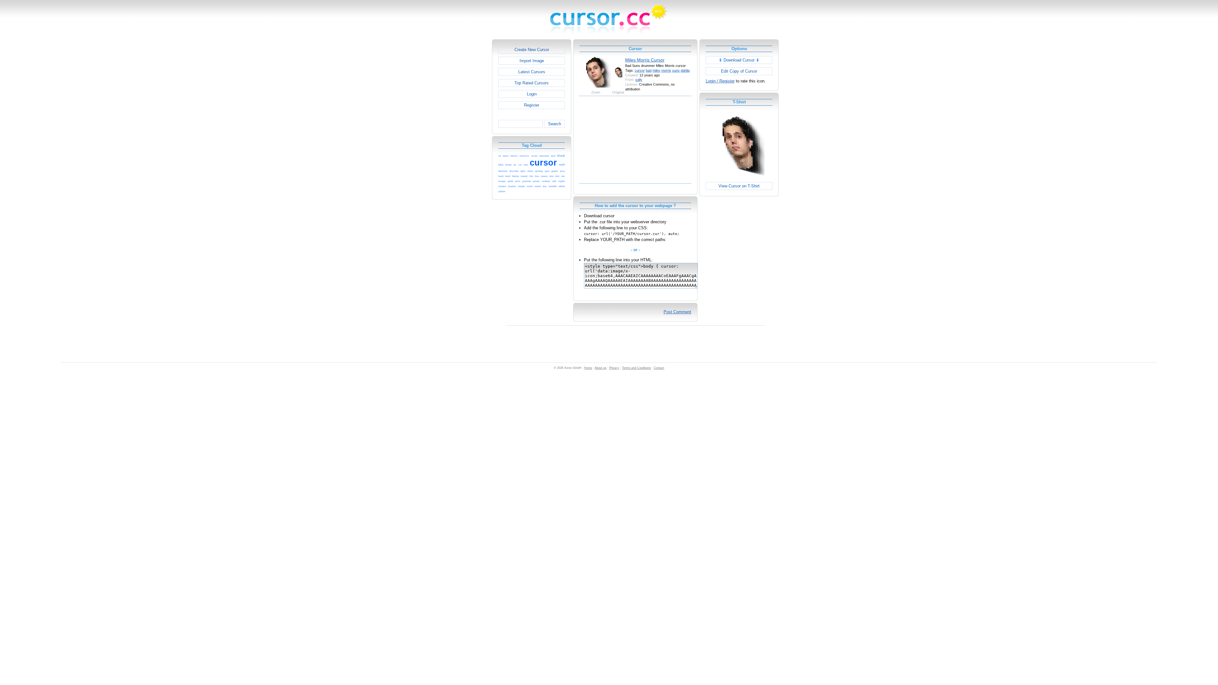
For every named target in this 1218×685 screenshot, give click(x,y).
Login (532, 94)
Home (588, 367)
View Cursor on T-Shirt (739, 186)
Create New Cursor (531, 49)
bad (649, 70)
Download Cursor (739, 60)
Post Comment (677, 312)
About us (600, 367)
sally (638, 80)
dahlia (685, 70)
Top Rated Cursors (531, 83)
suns (676, 70)
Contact (659, 367)
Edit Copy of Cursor (739, 71)
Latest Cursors (531, 71)
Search (554, 123)
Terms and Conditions (636, 367)
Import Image (532, 60)
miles (656, 70)
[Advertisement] (464, 134)
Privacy (614, 367)
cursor (640, 70)
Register (531, 105)
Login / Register (720, 81)
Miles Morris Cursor (645, 59)
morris (666, 70)
